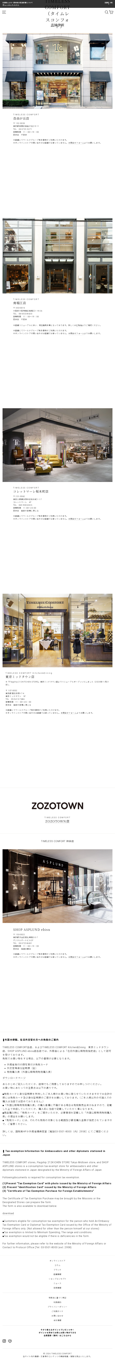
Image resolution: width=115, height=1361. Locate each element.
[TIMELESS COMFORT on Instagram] (4, 1341)
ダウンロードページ (14, 1078)
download (8, 1213)
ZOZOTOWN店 (57, 821)
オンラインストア (57, 1261)
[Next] (108, 3)
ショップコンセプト (57, 1279)
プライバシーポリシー (57, 1307)
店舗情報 (58, 1274)
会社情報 (58, 1320)
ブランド (58, 1270)
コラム (57, 1265)
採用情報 (58, 1288)
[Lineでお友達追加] (10, 1341)
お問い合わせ (57, 1316)
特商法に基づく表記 (57, 1298)
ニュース (57, 1283)
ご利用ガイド (57, 1311)
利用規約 (58, 1302)
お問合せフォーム (76, 143)
